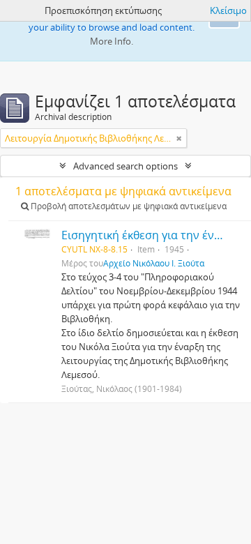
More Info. (111, 41)
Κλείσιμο (228, 10)
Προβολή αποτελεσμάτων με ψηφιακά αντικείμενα (128, 206)
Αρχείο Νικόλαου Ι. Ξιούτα (153, 263)
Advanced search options (125, 166)
